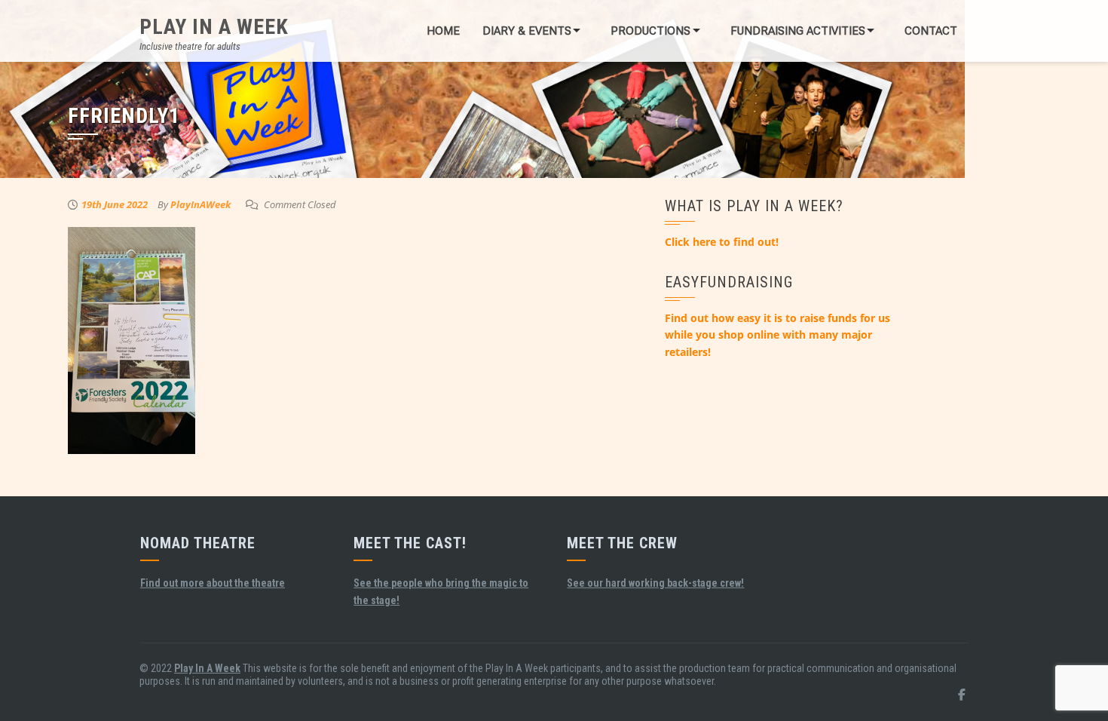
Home (443, 31)
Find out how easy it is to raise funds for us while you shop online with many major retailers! (777, 335)
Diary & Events (526, 31)
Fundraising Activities (797, 31)
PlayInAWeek (200, 204)
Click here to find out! (722, 242)
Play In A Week (214, 26)
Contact (930, 31)
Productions (650, 31)
